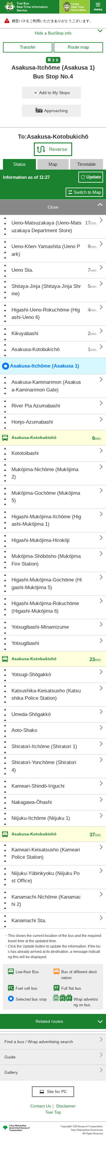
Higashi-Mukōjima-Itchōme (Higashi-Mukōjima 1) (46, 520)
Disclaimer (66, 1106)
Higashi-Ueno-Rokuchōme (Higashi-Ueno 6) (45, 313)
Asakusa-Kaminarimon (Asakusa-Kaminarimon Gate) (46, 386)
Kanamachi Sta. (28, 920)
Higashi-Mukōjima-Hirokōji (40, 540)
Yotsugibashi (25, 643)
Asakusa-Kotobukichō (35, 349)
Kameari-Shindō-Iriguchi (37, 786)
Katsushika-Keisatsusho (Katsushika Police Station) (46, 694)
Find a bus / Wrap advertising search (53, 1039)
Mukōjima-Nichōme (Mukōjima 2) (44, 473)
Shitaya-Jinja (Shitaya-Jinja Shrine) (46, 290)
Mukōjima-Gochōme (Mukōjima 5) (45, 497)
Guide (53, 1055)
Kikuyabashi (24, 333)
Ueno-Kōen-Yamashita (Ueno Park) (45, 250)
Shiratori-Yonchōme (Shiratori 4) (43, 766)
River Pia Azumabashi (35, 406)
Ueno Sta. (22, 270)
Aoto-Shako (24, 730)
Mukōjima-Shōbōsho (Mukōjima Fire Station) (46, 560)
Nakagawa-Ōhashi (31, 802)
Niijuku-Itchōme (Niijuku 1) (40, 818)
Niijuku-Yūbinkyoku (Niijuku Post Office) (45, 877)
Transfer (28, 47)
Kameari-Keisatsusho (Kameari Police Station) (45, 853)
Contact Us (40, 1106)
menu (98, 7)
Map (53, 164)
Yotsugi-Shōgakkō (31, 674)
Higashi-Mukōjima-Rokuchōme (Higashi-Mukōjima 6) (45, 607)
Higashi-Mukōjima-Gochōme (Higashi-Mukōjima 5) (46, 583)
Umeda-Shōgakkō (31, 714)
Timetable (86, 164)
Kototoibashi (25, 453)
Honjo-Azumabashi (32, 422)
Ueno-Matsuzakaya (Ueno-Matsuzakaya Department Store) (46, 226)
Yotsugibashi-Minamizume (40, 627)
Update (93, 176)
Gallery (53, 1070)
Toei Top (53, 1112)
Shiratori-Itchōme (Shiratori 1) (44, 746)
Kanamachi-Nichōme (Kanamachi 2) (46, 900)
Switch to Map (87, 192)
